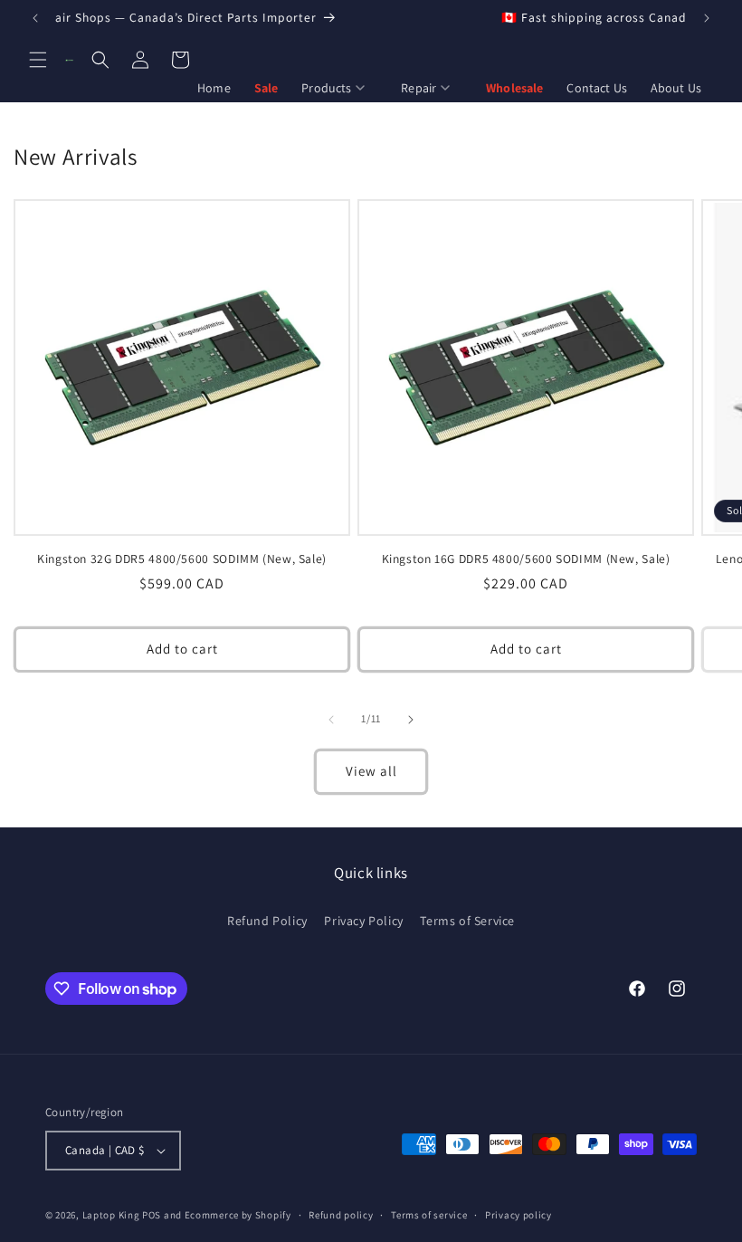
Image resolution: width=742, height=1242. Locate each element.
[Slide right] (411, 720)
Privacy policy (518, 1215)
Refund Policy (267, 920)
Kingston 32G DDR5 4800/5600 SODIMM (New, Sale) (182, 559)
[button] (38, 60)
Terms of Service (467, 920)
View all (371, 770)
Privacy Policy (363, 920)
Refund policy (341, 1215)
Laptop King (111, 1215)
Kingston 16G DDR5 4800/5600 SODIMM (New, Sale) (526, 559)
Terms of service (429, 1215)
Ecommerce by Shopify (238, 1215)
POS (151, 1215)
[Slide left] (331, 720)
